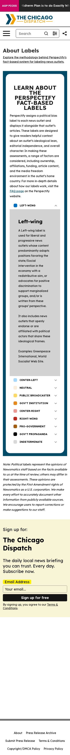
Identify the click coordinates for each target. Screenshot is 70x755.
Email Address (17, 582)
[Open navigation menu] (6, 33)
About (18, 733)
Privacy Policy (53, 749)
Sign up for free (35, 597)
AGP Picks (9, 5)
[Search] (46, 33)
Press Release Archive (41, 733)
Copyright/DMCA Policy (23, 749)
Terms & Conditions (52, 741)
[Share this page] (64, 33)
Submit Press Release (20, 741)
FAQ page (17, 191)
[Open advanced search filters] (54, 33)
